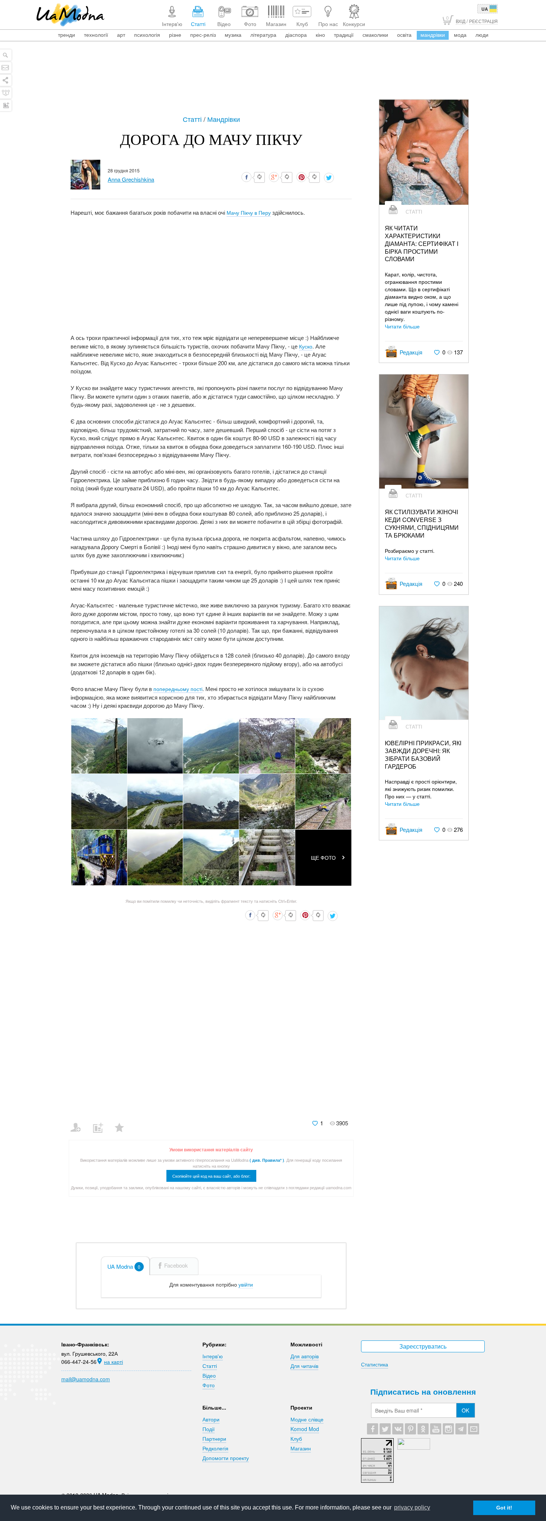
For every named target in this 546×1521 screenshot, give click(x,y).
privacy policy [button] (412, 1507)
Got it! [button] (504, 1508)
